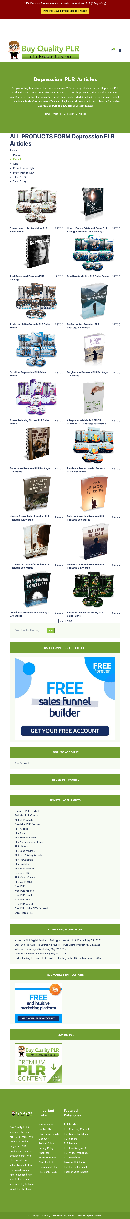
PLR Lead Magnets (25, 851)
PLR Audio (20, 833)
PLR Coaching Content (76, 1129)
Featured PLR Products (27, 811)
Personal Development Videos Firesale (65, 10)
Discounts (44, 1138)
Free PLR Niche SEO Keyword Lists (34, 908)
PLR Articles (21, 829)
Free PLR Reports (24, 904)
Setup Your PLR (47, 1157)
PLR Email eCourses (25, 837)
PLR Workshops (23, 882)
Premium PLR (22, 873)
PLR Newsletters (24, 860)
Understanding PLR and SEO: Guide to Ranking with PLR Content (51, 958)
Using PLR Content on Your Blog (32, 953)
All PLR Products (24, 820)
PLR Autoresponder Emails (29, 842)
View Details (36, 202)
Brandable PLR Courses (27, 824)
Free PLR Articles (24, 891)
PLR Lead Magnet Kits (76, 1148)
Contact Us (45, 1129)
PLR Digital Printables (76, 1134)
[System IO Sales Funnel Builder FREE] (65, 698)
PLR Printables (23, 864)
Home (47, 113)
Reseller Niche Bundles (76, 1167)
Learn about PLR (48, 1167)
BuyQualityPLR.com (73, 1215)
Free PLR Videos (24, 899)
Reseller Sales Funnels (76, 1172)
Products (57, 113)
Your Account (22, 763)
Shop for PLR (46, 1162)
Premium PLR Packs (74, 1162)
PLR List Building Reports (28, 855)
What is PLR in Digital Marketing (32, 949)
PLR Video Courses (25, 877)
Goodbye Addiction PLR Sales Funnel (88, 276)
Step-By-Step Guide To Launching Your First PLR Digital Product (50, 945)
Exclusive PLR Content (27, 815)
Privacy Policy (46, 1148)
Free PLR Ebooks (24, 895)
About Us (44, 1153)
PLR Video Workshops (76, 1153)
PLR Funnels (70, 1143)
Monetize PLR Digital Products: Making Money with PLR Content (50, 940)
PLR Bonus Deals (48, 1172)
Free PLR (20, 886)
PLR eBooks (21, 846)
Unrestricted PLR (24, 913)
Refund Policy (46, 1143)
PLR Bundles (71, 1124)
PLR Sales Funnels (24, 868)
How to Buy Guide (49, 1134)
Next (69, 621)
